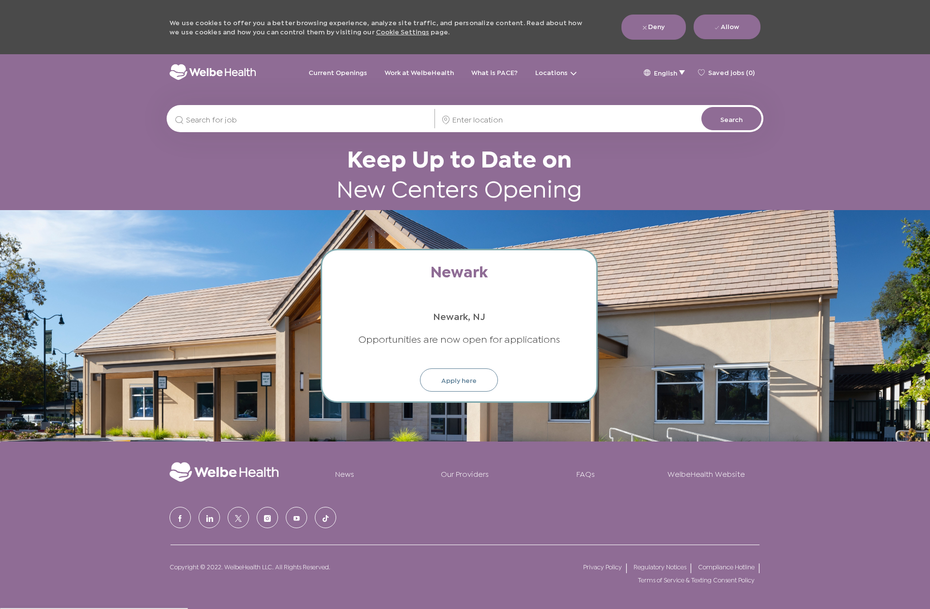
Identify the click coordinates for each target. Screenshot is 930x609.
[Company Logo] (213, 72)
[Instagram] (267, 517)
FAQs (585, 473)
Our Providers (465, 473)
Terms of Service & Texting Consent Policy (696, 580)
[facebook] (180, 517)
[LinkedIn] (209, 517)
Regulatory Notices (660, 566)
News (344, 473)
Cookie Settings (402, 31)
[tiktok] (325, 517)
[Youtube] (296, 517)
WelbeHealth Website (706, 473)
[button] (664, 71)
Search (731, 119)
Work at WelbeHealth (419, 72)
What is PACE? (494, 72)
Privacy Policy (602, 566)
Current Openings (338, 72)
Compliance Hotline (726, 566)
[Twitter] (238, 517)
